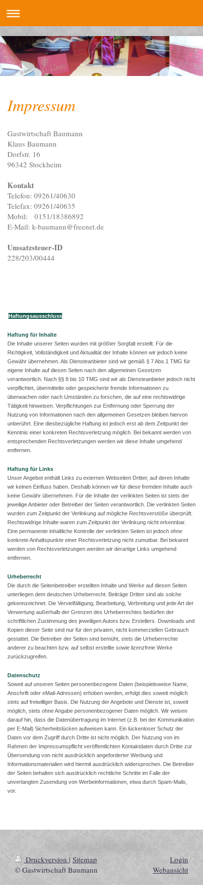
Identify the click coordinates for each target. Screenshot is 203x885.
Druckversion (46, 859)
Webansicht (170, 870)
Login (179, 859)
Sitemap (84, 859)
